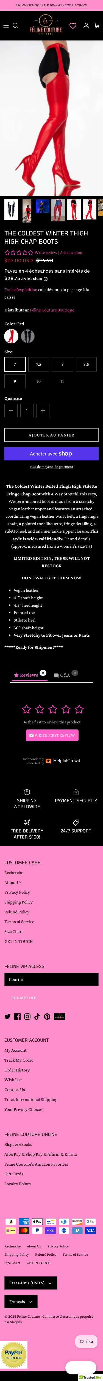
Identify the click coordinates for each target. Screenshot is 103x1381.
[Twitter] (31, 1362)
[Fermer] (91, 1237)
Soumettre (51, 1343)
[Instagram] (46, 1362)
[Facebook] (38, 1362)
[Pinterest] (61, 1362)
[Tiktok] (54, 1362)
